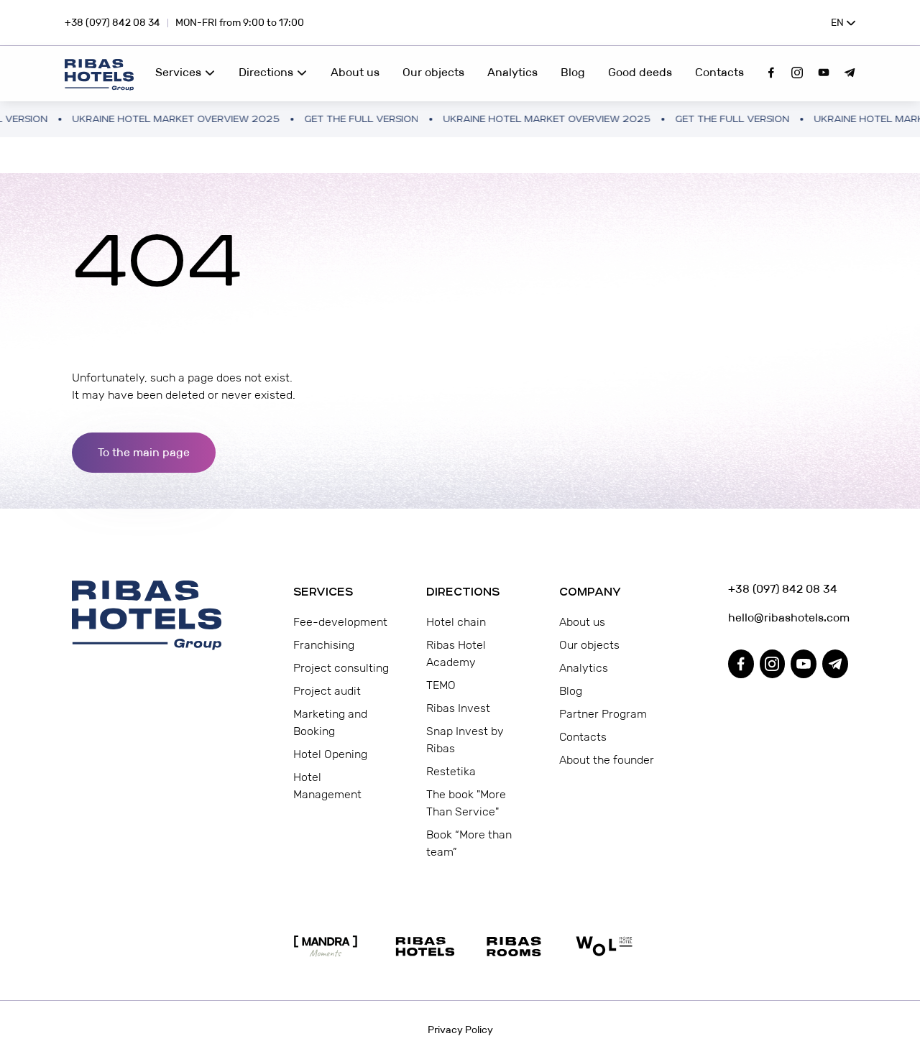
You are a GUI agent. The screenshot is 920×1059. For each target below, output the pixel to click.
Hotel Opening (330, 754)
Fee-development (340, 622)
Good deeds (640, 72)
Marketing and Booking (330, 722)
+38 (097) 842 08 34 (112, 22)
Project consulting (341, 668)
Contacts (719, 72)
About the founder (606, 760)
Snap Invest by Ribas (465, 739)
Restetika (451, 771)
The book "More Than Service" (466, 802)
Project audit (327, 691)
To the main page (144, 452)
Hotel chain (456, 622)
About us (355, 72)
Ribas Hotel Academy (456, 653)
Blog (573, 72)
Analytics (512, 72)
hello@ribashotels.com (788, 617)
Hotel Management (327, 785)
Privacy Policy (460, 1029)
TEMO (441, 685)
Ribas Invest (458, 708)
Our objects (433, 72)
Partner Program (603, 714)
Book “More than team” (469, 843)
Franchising (323, 645)
